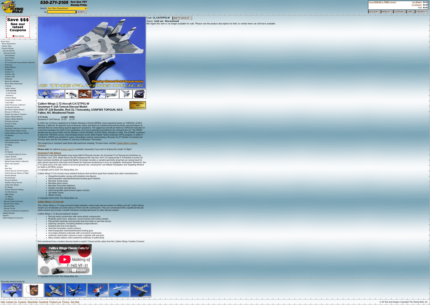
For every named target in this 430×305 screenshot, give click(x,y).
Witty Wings (9, 194)
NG (6, 166)
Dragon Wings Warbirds (14, 119)
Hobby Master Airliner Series (16, 131)
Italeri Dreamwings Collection (16, 140)
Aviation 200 (10, 74)
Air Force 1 (9, 60)
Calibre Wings (10, 88)
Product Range (8, 48)
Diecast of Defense (12, 112)
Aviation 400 (10, 77)
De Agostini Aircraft (12, 107)
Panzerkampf (10, 178)
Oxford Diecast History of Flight (17, 173)
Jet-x (7, 149)
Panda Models (10, 175)
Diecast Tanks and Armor (13, 201)
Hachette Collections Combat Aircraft (19, 128)
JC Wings (8, 145)
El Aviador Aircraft (11, 121)
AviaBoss (8, 69)
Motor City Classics (12, 164)
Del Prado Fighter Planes (14, 109)
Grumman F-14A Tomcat (49, 153)
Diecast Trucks (9, 208)
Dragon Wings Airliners (13, 117)
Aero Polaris (9, 58)
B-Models (8, 79)
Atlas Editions (10, 67)
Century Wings (10, 98)
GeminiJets (9, 126)
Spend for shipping (382, 2)
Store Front (5, 41)
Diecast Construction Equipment (16, 211)
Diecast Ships (9, 206)
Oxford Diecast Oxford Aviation (17, 171)
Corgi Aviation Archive (13, 100)
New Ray (8, 168)
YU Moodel (9, 199)
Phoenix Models (11, 180)
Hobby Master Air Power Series (17, 133)
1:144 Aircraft (11, 93)
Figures (6, 215)
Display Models (8, 213)
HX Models (9, 135)
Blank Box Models (12, 81)
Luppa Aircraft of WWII (13, 159)
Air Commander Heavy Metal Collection (20, 62)
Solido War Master (12, 185)
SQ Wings (9, 187)
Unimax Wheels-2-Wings (14, 189)
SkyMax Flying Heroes (13, 182)
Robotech (9, 95)
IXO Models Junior (12, 142)
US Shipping (417, 5)
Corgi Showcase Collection (15, 105)
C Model (8, 86)
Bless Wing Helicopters (14, 84)
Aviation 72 (9, 72)
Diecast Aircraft (9, 53)
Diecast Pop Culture (11, 204)
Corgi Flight (9, 102)
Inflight (7, 138)
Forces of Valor (10, 124)
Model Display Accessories (13, 218)
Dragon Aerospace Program (15, 114)
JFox (7, 147)
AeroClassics (10, 55)
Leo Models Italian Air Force (15, 154)
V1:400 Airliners (11, 192)
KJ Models (9, 152)
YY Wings (8, 197)
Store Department (9, 44)
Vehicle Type (7, 46)
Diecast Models (9, 51)
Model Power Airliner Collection (17, 161)
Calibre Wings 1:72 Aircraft (50, 202)
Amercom (8, 65)
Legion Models (10, 157)
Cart (417, 2)
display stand (67, 149)
